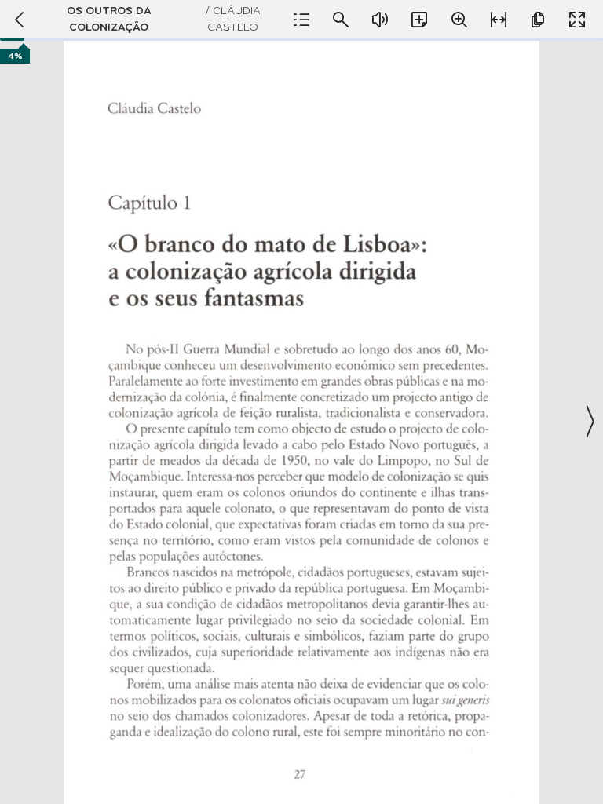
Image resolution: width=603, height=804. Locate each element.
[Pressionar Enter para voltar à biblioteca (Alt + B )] (17, 19)
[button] (301, 421)
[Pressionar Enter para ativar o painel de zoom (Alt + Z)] (459, 19)
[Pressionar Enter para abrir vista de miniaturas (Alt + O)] (537, 19)
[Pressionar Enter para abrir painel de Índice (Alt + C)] (301, 19)
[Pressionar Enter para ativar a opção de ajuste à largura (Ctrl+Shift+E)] (498, 19)
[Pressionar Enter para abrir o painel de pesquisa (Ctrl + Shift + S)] (340, 19)
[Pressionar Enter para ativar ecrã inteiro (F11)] (577, 19)
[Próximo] (589, 421)
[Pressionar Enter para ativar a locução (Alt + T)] (380, 19)
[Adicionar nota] (419, 19)
